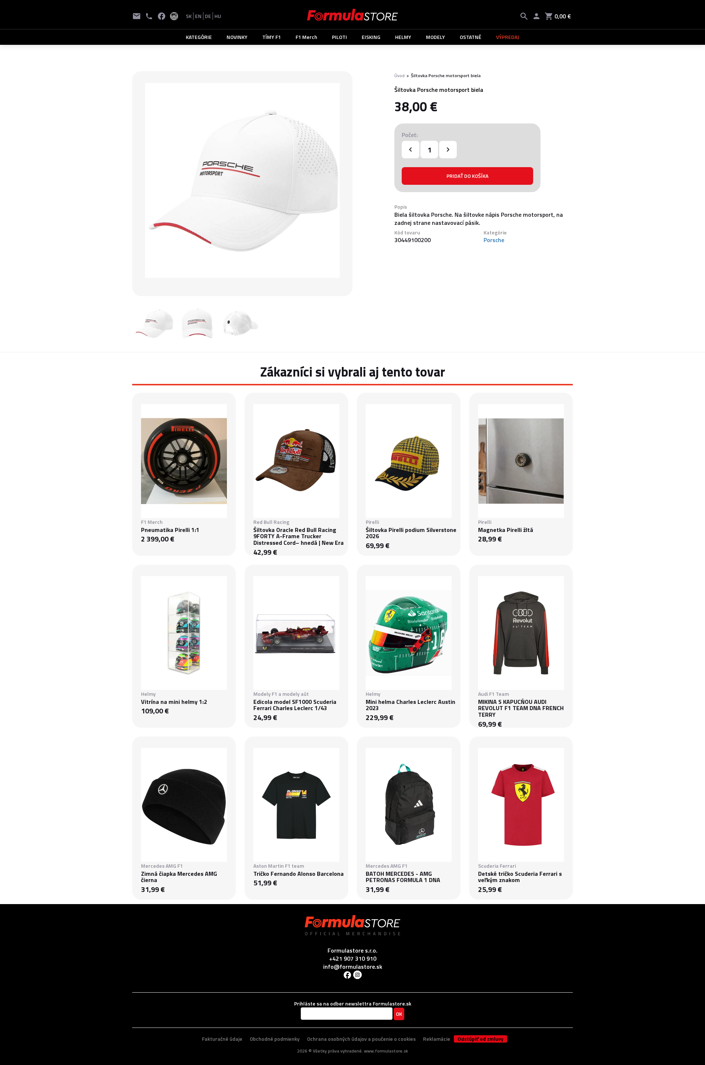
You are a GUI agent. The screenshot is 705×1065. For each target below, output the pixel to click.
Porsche (494, 239)
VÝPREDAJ (507, 37)
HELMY (403, 37)
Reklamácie (436, 1039)
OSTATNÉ (470, 37)
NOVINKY (237, 37)
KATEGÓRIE (199, 37)
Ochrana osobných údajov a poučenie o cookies (361, 1039)
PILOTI (339, 37)
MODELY (435, 37)
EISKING (371, 37)
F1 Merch (306, 37)
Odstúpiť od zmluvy (480, 1039)
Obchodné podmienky (275, 1039)
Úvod (399, 75)
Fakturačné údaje (222, 1039)
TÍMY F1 (271, 37)
